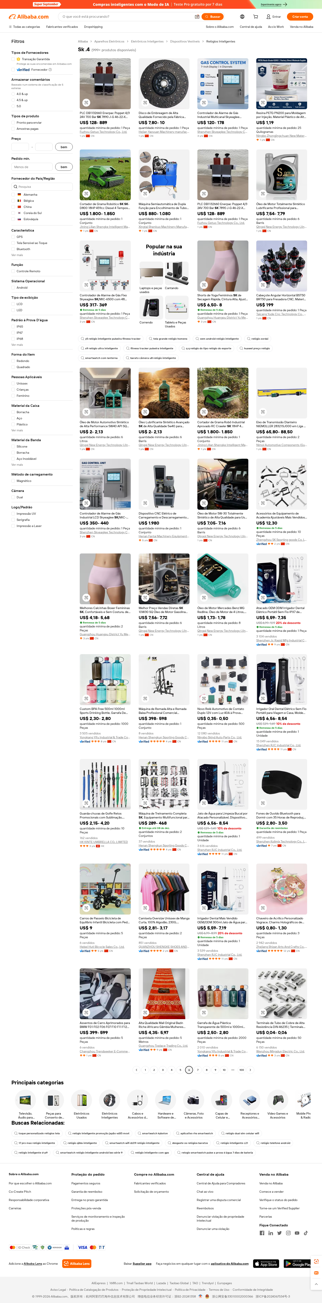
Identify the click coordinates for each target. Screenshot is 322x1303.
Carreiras (15, 1208)
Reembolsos (205, 1208)
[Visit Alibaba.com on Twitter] (279, 1233)
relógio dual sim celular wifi (242, 1133)
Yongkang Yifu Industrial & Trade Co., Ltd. (105, 737)
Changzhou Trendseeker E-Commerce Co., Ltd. (105, 1051)
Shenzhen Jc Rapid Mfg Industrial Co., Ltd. (281, 640)
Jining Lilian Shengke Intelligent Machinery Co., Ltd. (105, 226)
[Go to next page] (250, 1070)
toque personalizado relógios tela (39, 1133)
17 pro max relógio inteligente (37, 1143)
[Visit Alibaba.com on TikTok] (305, 1233)
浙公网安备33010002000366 (232, 1296)
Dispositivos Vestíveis (185, 41)
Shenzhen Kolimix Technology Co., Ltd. (281, 841)
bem (64, 147)
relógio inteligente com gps (152, 1152)
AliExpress (99, 1283)
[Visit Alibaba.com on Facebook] (262, 1233)
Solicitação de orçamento (151, 1191)
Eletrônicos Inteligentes (147, 41)
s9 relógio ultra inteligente (101, 348)
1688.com (116, 1283)
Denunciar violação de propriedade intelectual (220, 1218)
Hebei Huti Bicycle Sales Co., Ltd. (102, 946)
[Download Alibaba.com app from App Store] (266, 1263)
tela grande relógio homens (170, 338)
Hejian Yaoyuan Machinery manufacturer (164, 131)
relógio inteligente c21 (234, 1143)
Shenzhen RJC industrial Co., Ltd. (278, 745)
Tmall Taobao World (139, 1283)
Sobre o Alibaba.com (24, 1174)
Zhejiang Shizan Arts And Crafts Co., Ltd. (281, 946)
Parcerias (265, 1216)
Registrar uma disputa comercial (219, 1200)
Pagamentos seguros (85, 1183)
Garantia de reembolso (86, 1191)
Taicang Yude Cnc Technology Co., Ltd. (281, 314)
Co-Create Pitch (20, 1191)
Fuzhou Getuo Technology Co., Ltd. (103, 131)
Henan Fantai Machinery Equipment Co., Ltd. (164, 536)
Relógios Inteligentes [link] (220, 41)
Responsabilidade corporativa (29, 1200)
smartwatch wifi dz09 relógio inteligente (134, 1143)
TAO (195, 1283)
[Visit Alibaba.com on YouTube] (297, 1233)
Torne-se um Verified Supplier (279, 1208)
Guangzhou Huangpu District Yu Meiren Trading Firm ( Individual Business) (222, 317)
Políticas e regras (83, 1229)
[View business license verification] (200, 1296)
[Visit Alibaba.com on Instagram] (288, 1233)
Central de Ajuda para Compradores (221, 1183)
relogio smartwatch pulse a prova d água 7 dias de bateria (217, 1152)
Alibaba (83, 41)
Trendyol (208, 1283)
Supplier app (142, 1263)
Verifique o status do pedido (278, 1200)
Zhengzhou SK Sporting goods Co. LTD (281, 539)
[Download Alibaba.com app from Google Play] (298, 1263)
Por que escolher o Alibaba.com (30, 1183)
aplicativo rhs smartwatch (196, 1133)
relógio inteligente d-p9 (33, 1152)
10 (224, 1069)
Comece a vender (271, 1191)
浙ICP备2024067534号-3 (273, 1296)
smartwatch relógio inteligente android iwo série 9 (91, 1152)
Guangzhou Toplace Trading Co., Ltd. (163, 1045)
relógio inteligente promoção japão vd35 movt (101, 1133)
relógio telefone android (275, 1143)
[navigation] (42, 556)
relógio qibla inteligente (82, 1143)
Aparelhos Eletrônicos (109, 41)
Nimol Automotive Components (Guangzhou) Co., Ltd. (281, 445)
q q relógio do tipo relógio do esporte (208, 348)
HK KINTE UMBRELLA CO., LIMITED (104, 842)
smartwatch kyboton (155, 1133)
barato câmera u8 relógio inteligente (153, 358)
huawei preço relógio (257, 348)
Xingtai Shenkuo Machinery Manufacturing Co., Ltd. (164, 226)
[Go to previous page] (136, 1070)
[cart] (256, 17)
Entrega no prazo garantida (89, 1200)
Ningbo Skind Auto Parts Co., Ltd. (219, 737)
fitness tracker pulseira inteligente (152, 348)
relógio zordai (259, 338)
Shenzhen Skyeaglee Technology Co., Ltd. (222, 131)
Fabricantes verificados (150, 1183)
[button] (197, 16)
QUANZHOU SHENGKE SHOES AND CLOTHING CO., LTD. (164, 946)
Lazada (161, 1283)
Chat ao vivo (205, 1191)
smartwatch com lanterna (101, 358)
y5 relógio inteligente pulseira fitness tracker (113, 338)
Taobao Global (179, 1283)
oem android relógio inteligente (219, 338)
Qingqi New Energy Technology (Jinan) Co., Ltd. (281, 226)
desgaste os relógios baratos (190, 1143)
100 (241, 1069)
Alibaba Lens (33, 1263)
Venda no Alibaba (271, 1183)
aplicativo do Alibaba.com (230, 1263)
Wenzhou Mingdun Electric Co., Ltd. (280, 1051)
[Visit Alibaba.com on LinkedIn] (270, 1233)
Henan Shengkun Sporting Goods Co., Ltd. (164, 737)
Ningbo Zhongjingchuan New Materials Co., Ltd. (281, 135)
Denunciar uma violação (213, 1229)
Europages (224, 1283)
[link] (316, 1261)
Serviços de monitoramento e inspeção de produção (98, 1218)
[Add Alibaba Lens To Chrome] (76, 1263)
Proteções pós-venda (86, 1208)
